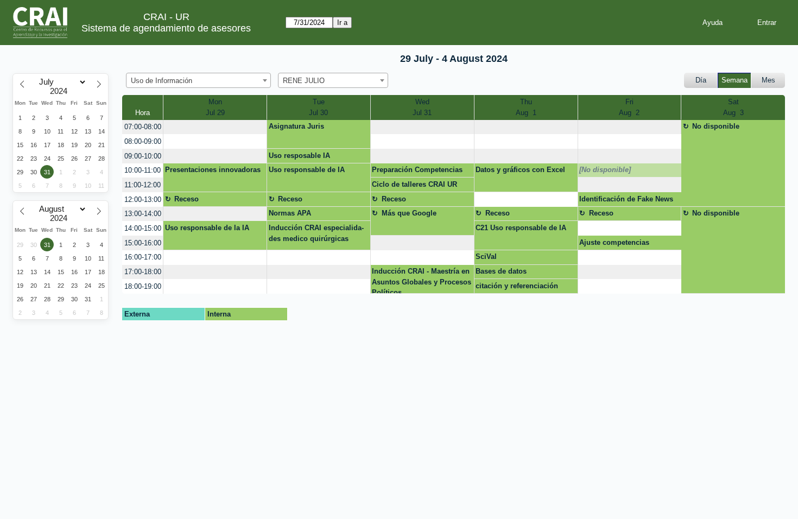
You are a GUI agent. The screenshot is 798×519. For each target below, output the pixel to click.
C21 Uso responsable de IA (521, 228)
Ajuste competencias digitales (614, 244)
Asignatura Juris (296, 126)
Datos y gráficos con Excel (520, 170)
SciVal (486, 256)
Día (700, 80)
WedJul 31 (422, 107)
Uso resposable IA (299, 155)
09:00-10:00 (142, 156)
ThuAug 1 (526, 107)
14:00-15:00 (142, 228)
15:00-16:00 (142, 243)
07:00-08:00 (142, 127)
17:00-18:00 (142, 272)
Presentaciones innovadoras (213, 170)
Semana (734, 80)
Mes (768, 80)
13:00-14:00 (142, 214)
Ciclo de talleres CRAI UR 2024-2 (414, 186)
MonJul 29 (215, 107)
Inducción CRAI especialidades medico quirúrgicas (316, 233)
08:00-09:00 (142, 141)
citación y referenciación (517, 286)
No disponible (715, 126)
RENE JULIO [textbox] (304, 81)
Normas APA (290, 213)
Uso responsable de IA (307, 170)
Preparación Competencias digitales (417, 172)
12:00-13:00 (142, 199)
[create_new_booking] (215, 127)
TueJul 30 (318, 107)
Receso (186, 199)
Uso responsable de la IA (207, 228)
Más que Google (409, 213)
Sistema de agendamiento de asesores (166, 28)
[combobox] (198, 80)
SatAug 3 (733, 107)
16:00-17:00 (142, 257)
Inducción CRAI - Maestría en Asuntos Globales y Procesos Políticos (421, 280)
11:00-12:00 (142, 185)
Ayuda (712, 22)
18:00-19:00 (142, 286)
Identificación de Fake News (626, 199)
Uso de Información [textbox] (161, 81)
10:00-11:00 (142, 170)
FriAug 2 (629, 107)
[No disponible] (605, 170)
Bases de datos (501, 271)
